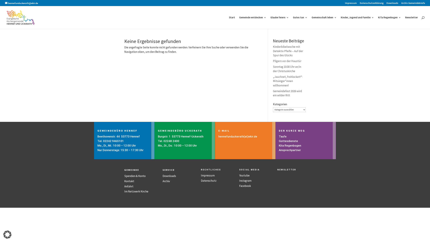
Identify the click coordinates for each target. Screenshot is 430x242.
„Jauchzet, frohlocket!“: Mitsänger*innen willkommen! (288, 81)
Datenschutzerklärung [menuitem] (371, 3)
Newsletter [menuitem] (411, 17)
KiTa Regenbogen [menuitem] (388, 17)
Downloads (169, 176)
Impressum (208, 175)
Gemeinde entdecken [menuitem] (251, 17)
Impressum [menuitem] (351, 3)
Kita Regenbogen (290, 145)
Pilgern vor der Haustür (287, 61)
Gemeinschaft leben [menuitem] (322, 17)
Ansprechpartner (290, 150)
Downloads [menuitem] (392, 3)
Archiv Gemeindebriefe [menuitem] (413, 3)
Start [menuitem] (232, 17)
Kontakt (129, 181)
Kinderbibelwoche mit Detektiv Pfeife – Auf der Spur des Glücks (288, 51)
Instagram (245, 181)
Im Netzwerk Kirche (136, 191)
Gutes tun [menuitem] (298, 17)
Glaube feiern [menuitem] (277, 17)
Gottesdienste (288, 141)
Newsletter (286, 170)
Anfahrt (128, 186)
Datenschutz (209, 181)
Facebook (245, 186)
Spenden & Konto (135, 176)
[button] (7, 234)
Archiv (166, 181)
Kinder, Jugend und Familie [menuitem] (356, 17)
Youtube (244, 175)
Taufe (283, 136)
